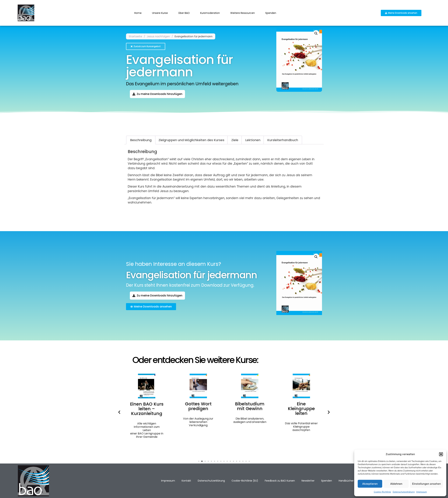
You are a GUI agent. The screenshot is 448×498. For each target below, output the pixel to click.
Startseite (135, 36)
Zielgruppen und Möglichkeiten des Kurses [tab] (191, 140)
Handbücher (346, 480)
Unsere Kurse (160, 13)
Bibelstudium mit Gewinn (249, 406)
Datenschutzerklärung (404, 491)
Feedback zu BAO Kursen (280, 480)
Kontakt (186, 480)
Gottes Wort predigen (198, 406)
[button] (441, 454)
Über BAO (184, 13)
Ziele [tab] (234, 140)
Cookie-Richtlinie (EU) (245, 480)
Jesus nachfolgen (158, 36)
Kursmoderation (210, 13)
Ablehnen (396, 483)
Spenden (270, 13)
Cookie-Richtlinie (382, 491)
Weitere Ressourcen (242, 13)
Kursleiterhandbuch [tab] (282, 140)
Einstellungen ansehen (426, 483)
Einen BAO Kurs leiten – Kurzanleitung (146, 409)
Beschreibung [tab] (141, 140)
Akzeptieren (370, 483)
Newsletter (308, 480)
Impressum (421, 491)
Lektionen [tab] (252, 140)
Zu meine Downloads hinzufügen (159, 94)
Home (138, 13)
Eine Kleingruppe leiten (301, 408)
